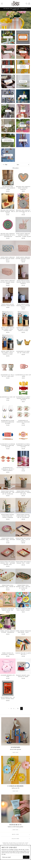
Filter (6, 164)
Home (15, 17)
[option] (15, 9)
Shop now (15, 791)
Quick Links (15, 834)
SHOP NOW (15, 829)
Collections (15, 838)
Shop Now (15, 752)
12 (17, 708)
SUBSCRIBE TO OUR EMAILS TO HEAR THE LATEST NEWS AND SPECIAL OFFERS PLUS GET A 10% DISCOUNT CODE (15, 844)
